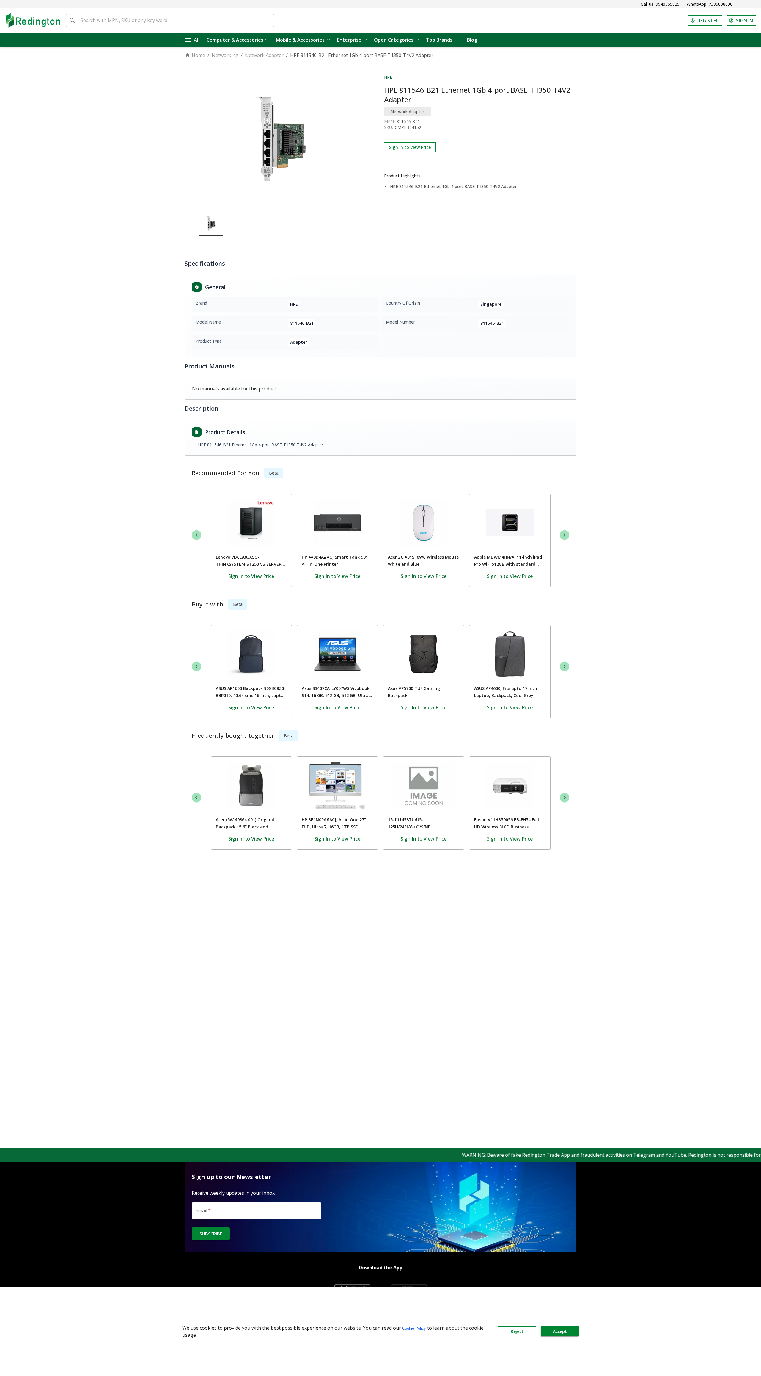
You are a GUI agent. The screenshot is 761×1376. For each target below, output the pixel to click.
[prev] (196, 535)
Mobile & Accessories (300, 40)
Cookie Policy (414, 1328)
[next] (564, 535)
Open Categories (393, 40)
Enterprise (349, 40)
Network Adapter (264, 55)
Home (198, 55)
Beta (274, 473)
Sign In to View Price (410, 147)
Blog (472, 40)
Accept (560, 1331)
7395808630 (720, 4)
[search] (72, 20)
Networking (225, 55)
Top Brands (439, 40)
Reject (517, 1331)
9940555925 (668, 4)
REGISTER (708, 20)
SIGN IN (744, 20)
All (196, 40)
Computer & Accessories (235, 40)
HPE (388, 77)
